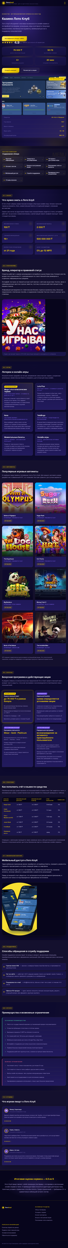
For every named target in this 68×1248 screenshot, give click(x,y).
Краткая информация (10, 159)
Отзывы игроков (11, 180)
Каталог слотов (11, 166)
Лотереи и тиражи (40, 1212)
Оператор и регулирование (32, 159)
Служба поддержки (33, 173)
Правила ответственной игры (10, 1230)
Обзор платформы (40, 1209)
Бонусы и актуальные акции (34, 166)
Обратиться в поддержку (9, 1235)
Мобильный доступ (11, 173)
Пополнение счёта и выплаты (54, 166)
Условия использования (9, 1232)
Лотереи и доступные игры (53, 159)
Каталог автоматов (40, 1215)
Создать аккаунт (11, 70)
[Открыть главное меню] (65, 3)
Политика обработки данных (10, 1227)
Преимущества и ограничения (53, 173)
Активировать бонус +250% (14, 38)
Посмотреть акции (29, 70)
